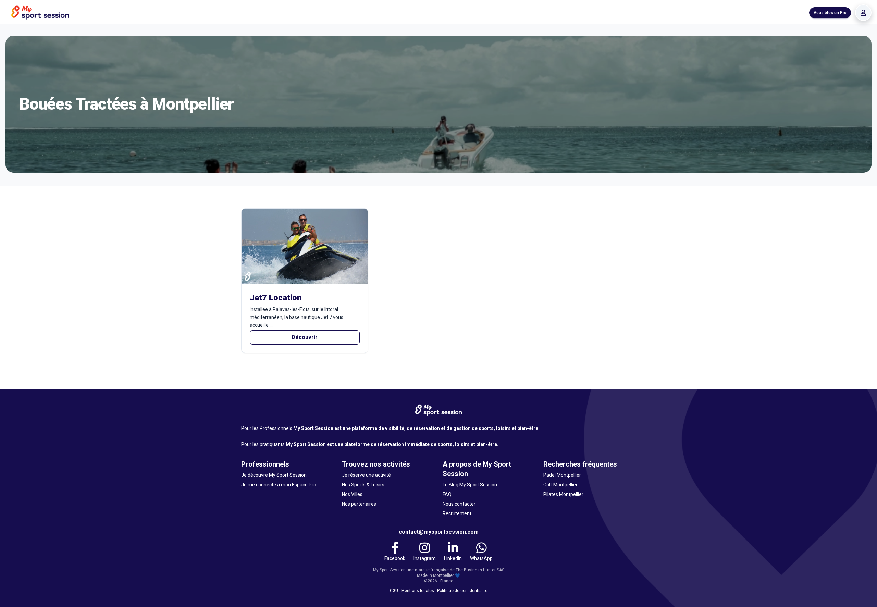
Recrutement (457, 513)
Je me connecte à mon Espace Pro (278, 484)
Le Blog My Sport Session (470, 484)
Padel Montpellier (562, 475)
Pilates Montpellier (563, 494)
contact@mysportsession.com (439, 532)
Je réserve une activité (366, 475)
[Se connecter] (863, 12)
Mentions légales (417, 590)
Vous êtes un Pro (830, 12)
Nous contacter (459, 504)
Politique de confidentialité (462, 590)
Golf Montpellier (560, 484)
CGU (394, 590)
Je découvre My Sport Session (274, 475)
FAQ (447, 494)
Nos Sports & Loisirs (363, 484)
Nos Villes (352, 494)
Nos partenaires (359, 504)
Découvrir (305, 337)
